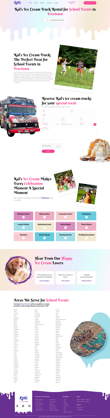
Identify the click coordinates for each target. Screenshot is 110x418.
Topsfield (58, 360)
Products (42, 2)
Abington (16, 309)
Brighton (16, 331)
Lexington (37, 357)
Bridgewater (16, 329)
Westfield (58, 370)
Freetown (37, 319)
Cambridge (16, 336)
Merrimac (58, 334)
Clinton (15, 342)
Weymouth (58, 377)
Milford (57, 337)
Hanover (36, 332)
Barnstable (16, 318)
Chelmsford (16, 341)
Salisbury (37, 359)
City (43, 118)
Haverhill (37, 337)
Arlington (16, 314)
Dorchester (16, 351)
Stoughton (37, 377)
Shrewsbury (37, 370)
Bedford (15, 319)
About (35, 2)
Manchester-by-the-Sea (61, 319)
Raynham (16, 372)
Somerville (37, 372)
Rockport (16, 379)
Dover (15, 352)
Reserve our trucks (90, 2)
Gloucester (37, 322)
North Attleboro (59, 354)
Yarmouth (58, 382)
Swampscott (37, 380)
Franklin (36, 318)
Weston (57, 374)
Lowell (57, 313)
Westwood (58, 375)
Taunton (36, 382)
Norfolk (57, 351)
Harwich (36, 336)
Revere (15, 375)
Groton (36, 326)
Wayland (58, 367)
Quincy (15, 369)
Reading (15, 374)
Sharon (36, 365)
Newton (57, 349)
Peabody (16, 362)
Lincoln (57, 309)
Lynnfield (58, 316)
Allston (15, 311)
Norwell (15, 359)
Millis (57, 339)
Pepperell (16, 365)
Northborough (59, 355)
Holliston (37, 342)
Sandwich (37, 360)
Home (30, 2)
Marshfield (58, 326)
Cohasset (16, 344)
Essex (36, 309)
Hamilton (37, 329)
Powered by (67, 416)
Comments (45, 127)
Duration (81, 123)
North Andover (59, 352)
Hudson (36, 346)
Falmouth (37, 313)
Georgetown (37, 321)
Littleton (57, 311)
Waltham (58, 364)
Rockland (16, 377)
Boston (15, 324)
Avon (15, 316)
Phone (81, 118)
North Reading (59, 357)
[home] (21, 3)
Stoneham (37, 375)
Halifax (36, 327)
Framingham (37, 316)
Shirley (36, 369)
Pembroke (16, 364)
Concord (16, 346)
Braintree (16, 326)
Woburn (57, 380)
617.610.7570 (71, 3)
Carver (15, 337)
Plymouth (16, 367)
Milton (57, 341)
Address (44, 114)
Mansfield (58, 321)
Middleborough (59, 336)
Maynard (58, 329)
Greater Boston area (39, 324)
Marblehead (58, 322)
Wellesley (58, 369)
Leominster (37, 355)
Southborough (38, 374)
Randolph (16, 370)
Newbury (58, 346)
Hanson (36, 334)
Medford (58, 331)
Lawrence (37, 354)
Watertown (58, 365)
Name (44, 110)
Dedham (16, 347)
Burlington (16, 334)
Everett (36, 311)
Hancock (37, 331)
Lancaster (37, 352)
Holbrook (37, 341)
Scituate (36, 364)
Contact (56, 2)
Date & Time (45, 123)
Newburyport (58, 347)
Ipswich (36, 349)
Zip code (63, 118)
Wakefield (58, 362)
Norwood (16, 360)
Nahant (57, 342)
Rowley (15, 380)
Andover (15, 313)
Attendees (63, 123)
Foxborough (37, 314)
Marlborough (58, 324)
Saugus (36, 362)
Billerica (15, 322)
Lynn (57, 314)
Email (72, 110)
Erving (15, 357)
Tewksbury (58, 359)
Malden (57, 318)
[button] (49, 3)
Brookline (16, 332)
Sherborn (37, 367)
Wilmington (58, 379)
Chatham (16, 339)
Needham (58, 344)
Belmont (16, 321)
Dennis (15, 349)
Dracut (15, 354)
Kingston (37, 351)
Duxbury (16, 355)
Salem (15, 382)
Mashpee (58, 327)
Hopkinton (37, 344)
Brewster (16, 327)
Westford (58, 372)
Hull (35, 347)
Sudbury (36, 379)
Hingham (37, 339)
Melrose (57, 332)
